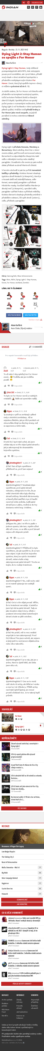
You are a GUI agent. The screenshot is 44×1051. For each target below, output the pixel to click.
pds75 (10, 963)
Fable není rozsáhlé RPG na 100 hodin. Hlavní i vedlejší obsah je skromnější (24, 919)
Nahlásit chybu (34, 319)
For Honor (11, 282)
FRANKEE (11, 940)
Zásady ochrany (19, 1000)
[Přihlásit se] (40, 7)
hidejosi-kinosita (14, 950)
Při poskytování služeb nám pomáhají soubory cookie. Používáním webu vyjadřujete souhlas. (22, 1034)
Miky (10, 973)
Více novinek (22, 808)
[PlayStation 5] (27, 729)
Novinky (11, 49)
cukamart (11, 918)
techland (19, 282)
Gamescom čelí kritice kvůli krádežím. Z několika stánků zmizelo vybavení (24, 942)
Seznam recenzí (22, 899)
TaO (8, 438)
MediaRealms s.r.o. (9, 1040)
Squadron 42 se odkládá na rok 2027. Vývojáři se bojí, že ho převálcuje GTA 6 (23, 931)
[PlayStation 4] (19, 718)
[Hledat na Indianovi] (28, 7)
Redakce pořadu (5, 1004)
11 (41, 428)
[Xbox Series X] (24, 729)
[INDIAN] (10, 7)
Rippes (9, 411)
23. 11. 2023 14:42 (22, 49)
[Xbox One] (21, 718)
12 (41, 453)
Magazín (5, 49)
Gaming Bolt (11, 276)
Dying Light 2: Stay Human (26, 279)
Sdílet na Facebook (14, 315)
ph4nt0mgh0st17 (15, 462)
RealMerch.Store (37, 3)
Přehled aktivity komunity (22, 983)
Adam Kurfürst (11, 62)
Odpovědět (18, 385)
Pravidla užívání (19, 1006)
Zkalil (6, 370)
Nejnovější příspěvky (35, 1000)
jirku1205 (10, 392)
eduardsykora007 (14, 928)
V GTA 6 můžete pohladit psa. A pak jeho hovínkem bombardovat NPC (24, 974)
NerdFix (5, 1015)
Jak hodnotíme (22, 904)
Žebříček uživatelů (34, 1006)
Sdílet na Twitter (30, 315)
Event (4, 282)
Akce (8, 279)
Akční (13, 279)
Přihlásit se (22, 358)
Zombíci (26, 282)
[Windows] (16, 718)
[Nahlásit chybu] (23, 1043)
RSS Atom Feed (5, 1010)
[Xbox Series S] (29, 729)
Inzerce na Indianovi (20, 1016)
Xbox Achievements (24, 276)
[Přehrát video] (22, 33)
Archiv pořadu (7, 999)
